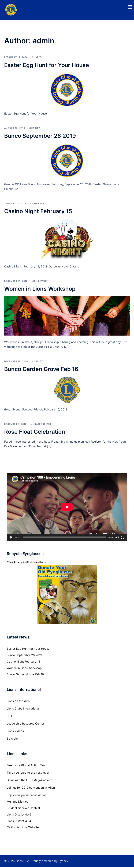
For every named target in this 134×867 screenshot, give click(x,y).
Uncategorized (41, 424)
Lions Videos (15, 731)
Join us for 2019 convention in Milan (31, 787)
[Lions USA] (11, 10)
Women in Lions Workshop (40, 288)
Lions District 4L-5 (19, 814)
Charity (37, 57)
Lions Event (38, 203)
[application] (67, 507)
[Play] (11, 537)
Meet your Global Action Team (27, 765)
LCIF (10, 716)
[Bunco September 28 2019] (67, 160)
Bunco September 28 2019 (40, 135)
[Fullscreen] (122, 537)
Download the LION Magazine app (29, 780)
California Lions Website (23, 827)
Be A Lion (13, 738)
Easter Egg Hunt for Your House (46, 65)
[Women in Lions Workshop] (67, 315)
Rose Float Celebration (34, 431)
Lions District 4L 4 (19, 821)
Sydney (63, 861)
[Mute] (117, 537)
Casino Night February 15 (38, 211)
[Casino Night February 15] (67, 239)
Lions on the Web (18, 701)
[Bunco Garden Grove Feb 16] (67, 389)
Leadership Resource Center (25, 723)
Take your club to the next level (28, 772)
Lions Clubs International (23, 708)
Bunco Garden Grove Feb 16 (41, 369)
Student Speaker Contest (23, 808)
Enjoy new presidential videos (26, 795)
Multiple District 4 (18, 801)
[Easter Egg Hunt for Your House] (67, 89)
